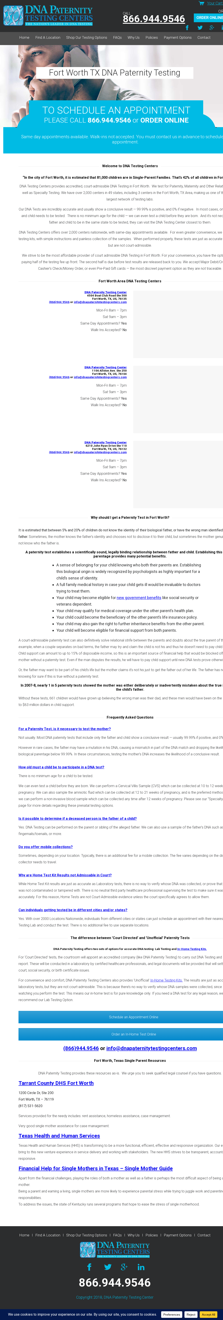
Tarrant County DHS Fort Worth (56, 1083)
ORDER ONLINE (164, 120)
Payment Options (178, 37)
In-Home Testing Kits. (192, 949)
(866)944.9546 (59, 302)
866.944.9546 (154, 19)
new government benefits (139, 597)
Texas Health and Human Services (59, 1136)
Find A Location (47, 37)
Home (24, 37)
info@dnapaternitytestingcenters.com (100, 302)
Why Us (134, 37)
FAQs (117, 37)
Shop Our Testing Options (86, 37)
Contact (204, 37)
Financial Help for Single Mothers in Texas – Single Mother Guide (96, 1168)
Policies (151, 37)
